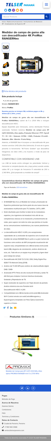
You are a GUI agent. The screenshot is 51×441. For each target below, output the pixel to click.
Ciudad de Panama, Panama (14, 424)
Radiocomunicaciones (14, 22)
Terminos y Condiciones (10, 417)
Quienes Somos (8, 406)
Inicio (4, 22)
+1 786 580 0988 (10, 427)
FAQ (3, 413)
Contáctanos (6, 410)
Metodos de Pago (8, 399)
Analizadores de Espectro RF (15, 24)
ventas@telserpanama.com (14, 430)
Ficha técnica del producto (14, 91)
